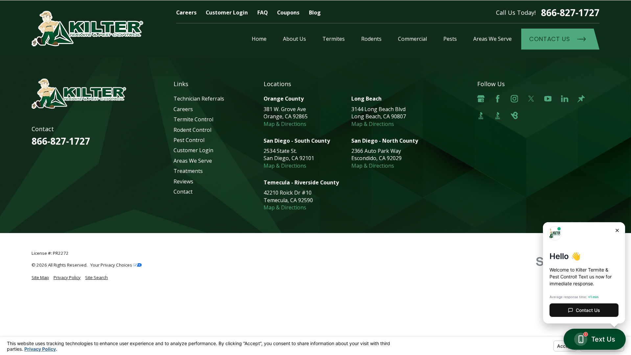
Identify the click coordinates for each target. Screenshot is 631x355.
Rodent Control (192, 129)
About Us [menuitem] (294, 38)
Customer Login (227, 12)
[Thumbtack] (581, 98)
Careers (186, 12)
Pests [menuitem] (450, 38)
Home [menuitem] (259, 38)
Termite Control (193, 119)
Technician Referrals (199, 98)
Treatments (188, 171)
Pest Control (189, 140)
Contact (183, 191)
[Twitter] (531, 98)
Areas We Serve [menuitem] (492, 38)
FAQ (262, 12)
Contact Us (549, 39)
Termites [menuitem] (333, 38)
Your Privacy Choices (111, 265)
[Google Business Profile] (480, 98)
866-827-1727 (570, 12)
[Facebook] (497, 98)
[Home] (87, 29)
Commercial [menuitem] (412, 38)
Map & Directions (285, 124)
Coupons (288, 12)
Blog (315, 12)
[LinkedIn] (564, 98)
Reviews (183, 181)
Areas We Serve (193, 160)
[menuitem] (40, 277)
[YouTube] (547, 98)
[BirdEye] (514, 115)
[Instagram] (514, 98)
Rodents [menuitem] (371, 38)
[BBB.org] (480, 115)
